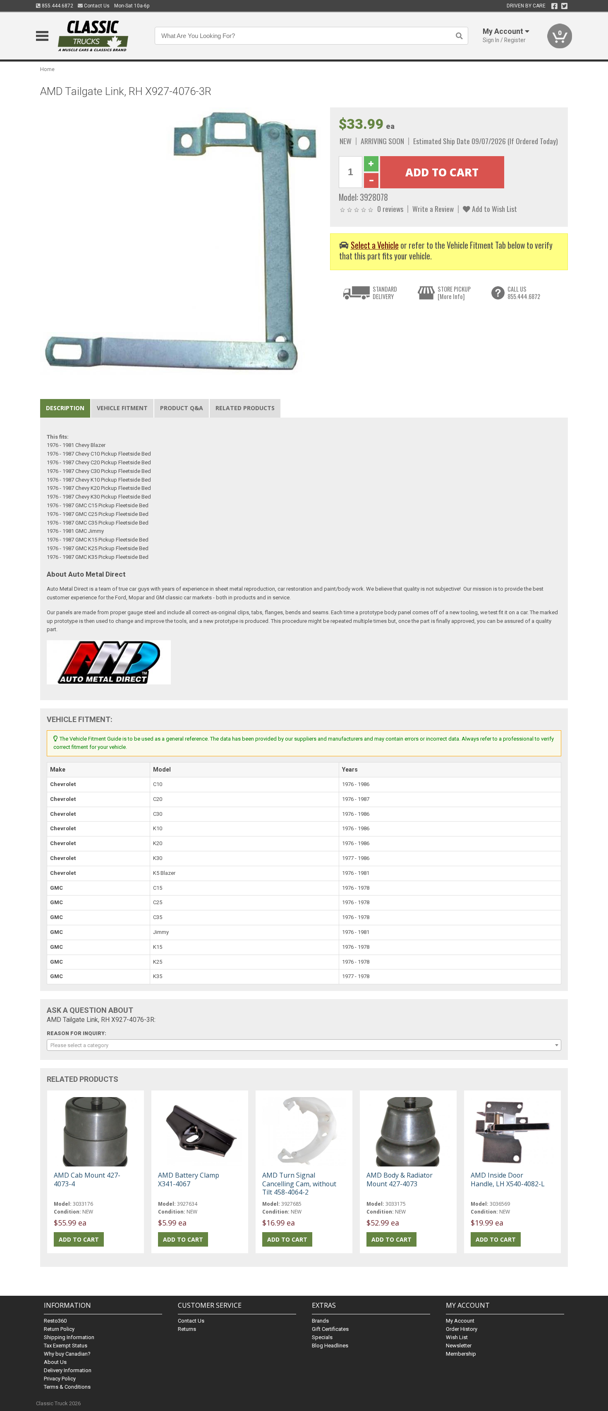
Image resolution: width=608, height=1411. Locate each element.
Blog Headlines (330, 1345)
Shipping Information (69, 1337)
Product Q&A (181, 408)
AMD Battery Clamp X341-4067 (188, 1179)
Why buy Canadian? (67, 1354)
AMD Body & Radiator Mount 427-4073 (399, 1179)
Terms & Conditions (67, 1387)
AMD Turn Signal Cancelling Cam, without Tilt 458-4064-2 (299, 1183)
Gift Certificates (330, 1329)
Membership (461, 1354)
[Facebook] (554, 6)
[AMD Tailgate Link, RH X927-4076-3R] (180, 241)
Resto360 (55, 1321)
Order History (461, 1329)
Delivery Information (67, 1370)
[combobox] (304, 1045)
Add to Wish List (493, 208)
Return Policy (59, 1329)
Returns (187, 1329)
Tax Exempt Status (65, 1345)
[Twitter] (564, 6)
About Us (55, 1362)
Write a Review (433, 208)
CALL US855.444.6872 (523, 293)
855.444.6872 (57, 6)
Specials (322, 1337)
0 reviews (390, 208)
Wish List (457, 1337)
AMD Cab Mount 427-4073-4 (87, 1179)
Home (47, 69)
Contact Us (96, 6)
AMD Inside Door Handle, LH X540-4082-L (508, 1179)
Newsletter (459, 1345)
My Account (460, 1321)
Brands (320, 1321)
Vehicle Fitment (122, 408)
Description (65, 408)
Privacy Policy (60, 1378)
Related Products (245, 408)
